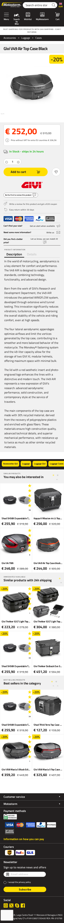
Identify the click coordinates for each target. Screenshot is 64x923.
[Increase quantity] (18, 162)
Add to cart (18, 171)
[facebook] (23, 905)
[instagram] (6, 905)
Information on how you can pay (24, 839)
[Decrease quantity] (6, 162)
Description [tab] (14, 254)
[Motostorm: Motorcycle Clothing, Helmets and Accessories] (12, 5)
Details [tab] (31, 254)
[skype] (17, 905)
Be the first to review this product (18, 195)
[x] (11, 905)
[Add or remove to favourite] (56, 172)
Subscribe (25, 889)
